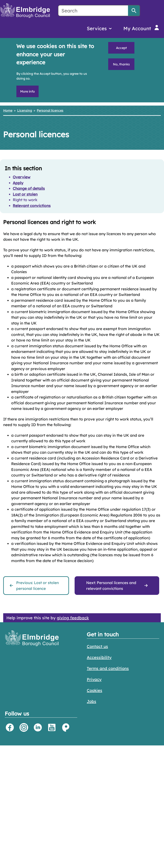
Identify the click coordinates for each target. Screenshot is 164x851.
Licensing (24, 110)
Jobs (91, 701)
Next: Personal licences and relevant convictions (111, 585)
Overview (21, 177)
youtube (52, 727)
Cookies (94, 690)
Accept (121, 48)
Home (7, 110)
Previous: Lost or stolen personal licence (37, 585)
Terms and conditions (108, 668)
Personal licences (50, 110)
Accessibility (99, 657)
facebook (10, 727)
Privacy (94, 679)
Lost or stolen (25, 194)
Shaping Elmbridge (66, 727)
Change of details (29, 188)
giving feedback (73, 617)
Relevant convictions (32, 205)
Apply (18, 182)
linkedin (38, 727)
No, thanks (121, 64)
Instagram (24, 727)
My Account (137, 28)
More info (27, 91)
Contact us (97, 646)
